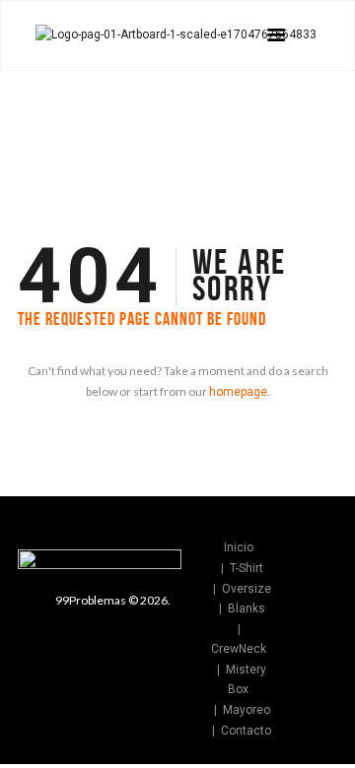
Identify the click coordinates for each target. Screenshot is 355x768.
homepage (238, 392)
